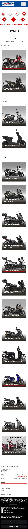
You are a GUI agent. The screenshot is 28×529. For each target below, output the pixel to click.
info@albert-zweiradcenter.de (20, 478)
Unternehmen (4, 484)
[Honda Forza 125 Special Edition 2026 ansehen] (14, 240)
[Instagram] (13, 20)
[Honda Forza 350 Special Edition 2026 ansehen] (14, 285)
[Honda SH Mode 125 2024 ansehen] (14, 354)
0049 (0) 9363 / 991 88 (22, 474)
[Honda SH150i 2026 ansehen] (14, 399)
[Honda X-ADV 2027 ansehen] (14, 60)
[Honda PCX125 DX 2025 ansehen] (14, 331)
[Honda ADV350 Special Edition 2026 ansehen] (14, 194)
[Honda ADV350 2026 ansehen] (14, 171)
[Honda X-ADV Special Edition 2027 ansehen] (14, 82)
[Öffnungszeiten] (24, 14)
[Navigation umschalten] (23, 4)
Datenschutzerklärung (5, 518)
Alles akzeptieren (14, 526)
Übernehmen (14, 522)
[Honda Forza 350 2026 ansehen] (14, 263)
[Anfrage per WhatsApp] (22, 20)
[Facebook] (4, 20)
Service (2, 490)
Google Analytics (7, 510)
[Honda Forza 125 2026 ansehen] (14, 217)
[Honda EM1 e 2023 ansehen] (14, 138)
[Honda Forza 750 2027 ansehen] (14, 308)
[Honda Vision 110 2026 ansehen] (14, 445)
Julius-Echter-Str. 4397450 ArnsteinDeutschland (5, 470)
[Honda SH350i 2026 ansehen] (14, 422)
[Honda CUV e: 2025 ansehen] (14, 115)
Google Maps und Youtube (8, 512)
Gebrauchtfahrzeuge (5, 488)
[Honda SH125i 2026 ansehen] (14, 377)
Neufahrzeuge (4, 486)
